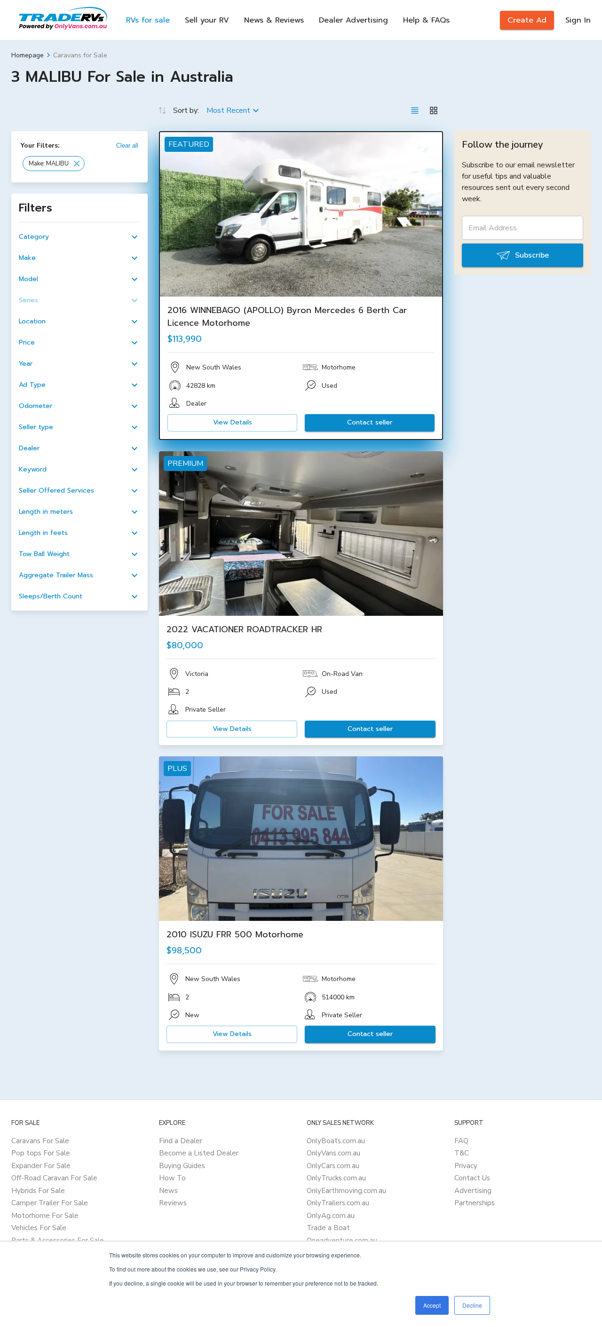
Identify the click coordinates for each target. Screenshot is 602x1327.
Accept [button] (432, 1305)
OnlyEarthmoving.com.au (346, 1190)
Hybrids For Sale (38, 1190)
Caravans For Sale (40, 1141)
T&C (461, 1153)
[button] (54, 163)
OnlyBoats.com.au (336, 1141)
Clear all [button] (127, 145)
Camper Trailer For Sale (49, 1203)
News (168, 1190)
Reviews (173, 1203)
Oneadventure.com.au (342, 1240)
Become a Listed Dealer (198, 1153)
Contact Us (472, 1178)
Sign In (578, 20)
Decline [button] (472, 1305)
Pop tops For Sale (40, 1153)
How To (172, 1178)
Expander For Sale (41, 1165)
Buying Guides (182, 1165)
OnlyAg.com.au (331, 1215)
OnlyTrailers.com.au (338, 1203)
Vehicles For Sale (38, 1228)
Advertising (472, 1190)
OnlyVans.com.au (333, 1153)
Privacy (465, 1165)
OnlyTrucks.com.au (336, 1178)
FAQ (461, 1141)
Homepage (27, 55)
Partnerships (474, 1203)
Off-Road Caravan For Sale (54, 1178)
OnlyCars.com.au (333, 1165)
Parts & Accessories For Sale (57, 1240)
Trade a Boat (328, 1228)
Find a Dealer (180, 1141)
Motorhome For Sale (45, 1215)
